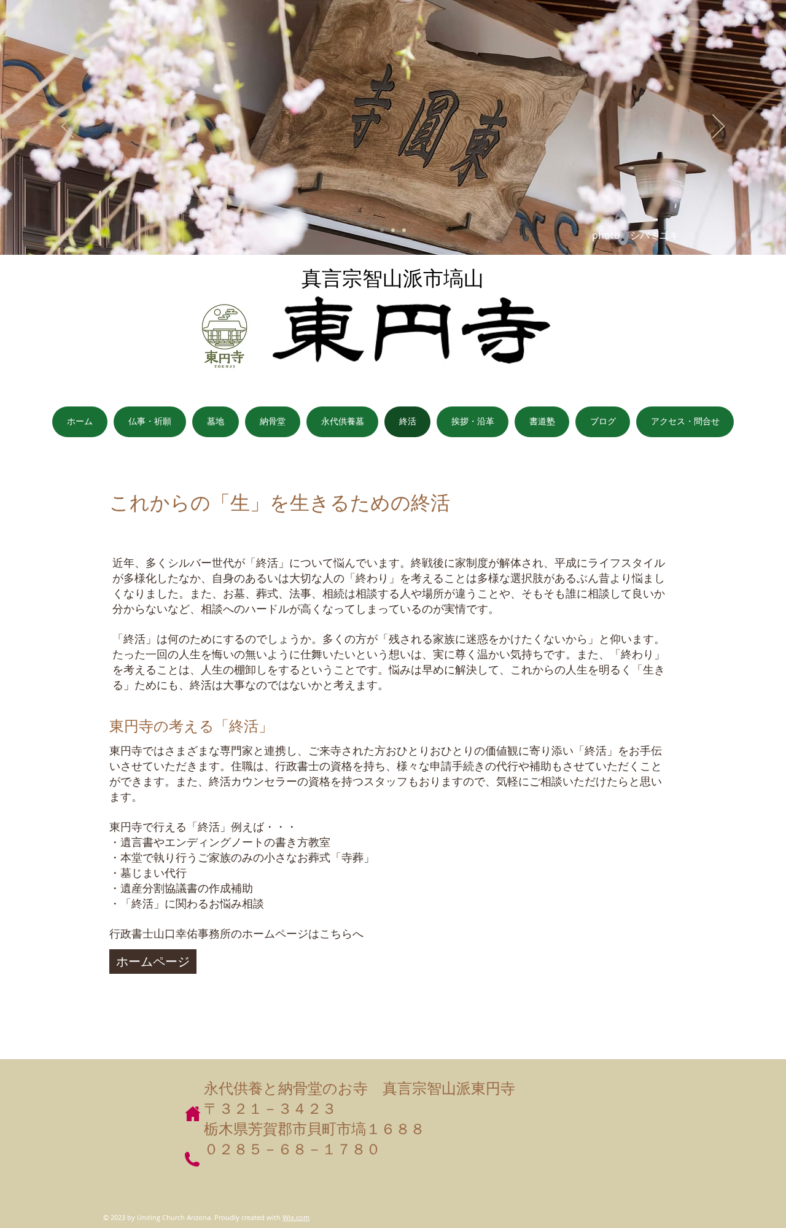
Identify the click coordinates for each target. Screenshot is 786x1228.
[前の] (67, 127)
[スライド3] (404, 230)
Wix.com (295, 1217)
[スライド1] (382, 230)
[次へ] (718, 127)
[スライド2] (393, 230)
